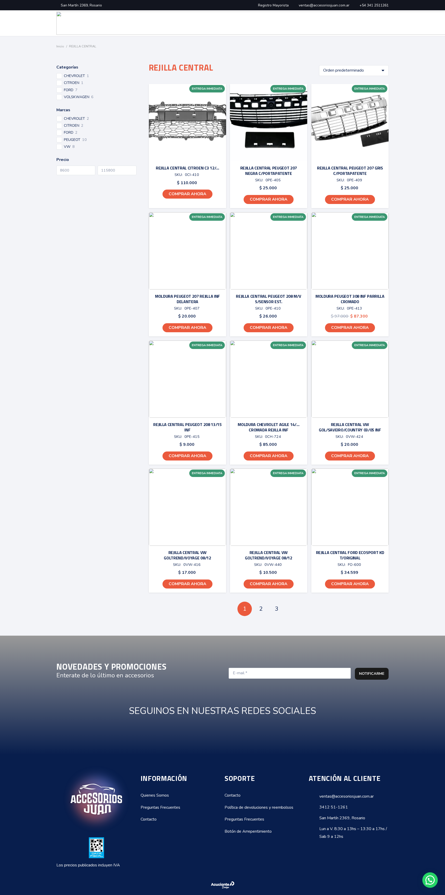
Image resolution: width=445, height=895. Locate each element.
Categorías (67, 67)
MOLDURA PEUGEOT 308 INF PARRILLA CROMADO (349, 299)
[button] (187, 194)
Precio (62, 160)
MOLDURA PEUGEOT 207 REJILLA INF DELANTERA (187, 299)
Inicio (60, 46)
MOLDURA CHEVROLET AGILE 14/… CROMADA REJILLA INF (268, 427)
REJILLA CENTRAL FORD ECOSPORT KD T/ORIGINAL (350, 555)
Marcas (63, 110)
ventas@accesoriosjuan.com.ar (346, 796)
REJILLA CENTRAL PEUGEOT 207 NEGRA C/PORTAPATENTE (268, 170)
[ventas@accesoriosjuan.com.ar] (314, 796)
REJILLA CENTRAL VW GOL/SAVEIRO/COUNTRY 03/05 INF (350, 427)
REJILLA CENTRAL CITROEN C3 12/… (187, 168)
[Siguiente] (293, 609)
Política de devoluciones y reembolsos (259, 807)
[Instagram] (229, 732)
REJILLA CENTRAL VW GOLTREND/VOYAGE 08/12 (187, 555)
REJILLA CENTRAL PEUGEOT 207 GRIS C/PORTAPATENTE (350, 170)
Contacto (149, 819)
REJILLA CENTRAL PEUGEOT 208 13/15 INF (187, 427)
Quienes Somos (155, 795)
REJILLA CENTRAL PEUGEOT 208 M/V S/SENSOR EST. (268, 299)
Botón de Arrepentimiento (248, 831)
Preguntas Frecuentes (160, 807)
